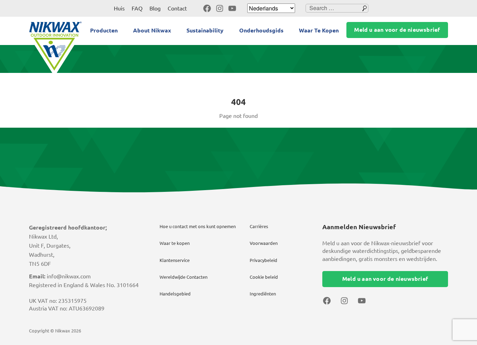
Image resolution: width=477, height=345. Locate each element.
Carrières (259, 226)
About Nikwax (152, 30)
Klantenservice (175, 260)
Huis (119, 8)
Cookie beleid (264, 277)
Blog (155, 8)
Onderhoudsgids (261, 30)
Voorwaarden (264, 243)
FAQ (137, 8)
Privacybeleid (263, 260)
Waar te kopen (175, 243)
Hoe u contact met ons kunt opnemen (198, 226)
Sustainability (204, 30)
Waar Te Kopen (319, 30)
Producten (104, 30)
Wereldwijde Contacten (183, 277)
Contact (177, 8)
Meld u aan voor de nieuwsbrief (397, 30)
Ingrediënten (263, 293)
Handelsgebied (175, 293)
